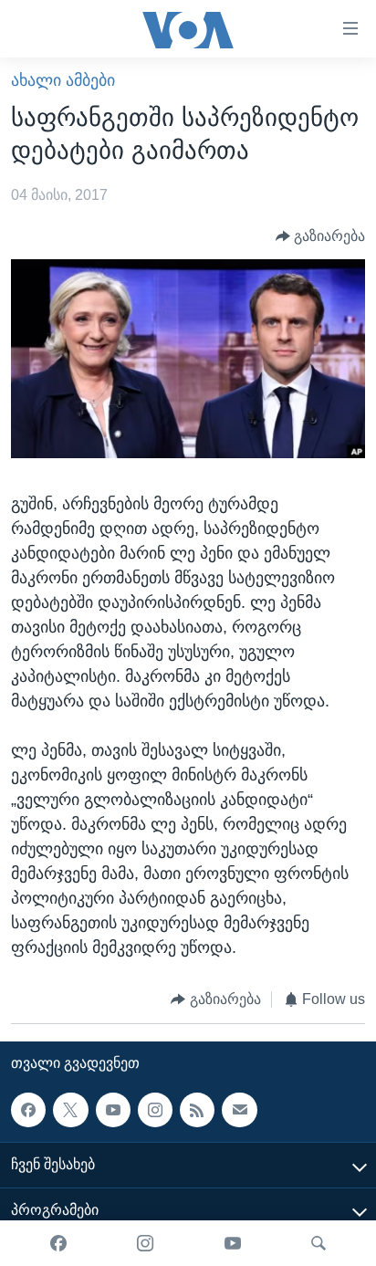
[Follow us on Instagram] (155, 1110)
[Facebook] (58, 1243)
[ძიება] (318, 1243)
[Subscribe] (239, 1110)
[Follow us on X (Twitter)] (70, 1110)
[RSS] (197, 1110)
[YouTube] (232, 1243)
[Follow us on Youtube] (113, 1110)
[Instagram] (145, 1243)
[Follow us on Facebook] (28, 1110)
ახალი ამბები (63, 80)
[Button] (321, 236)
